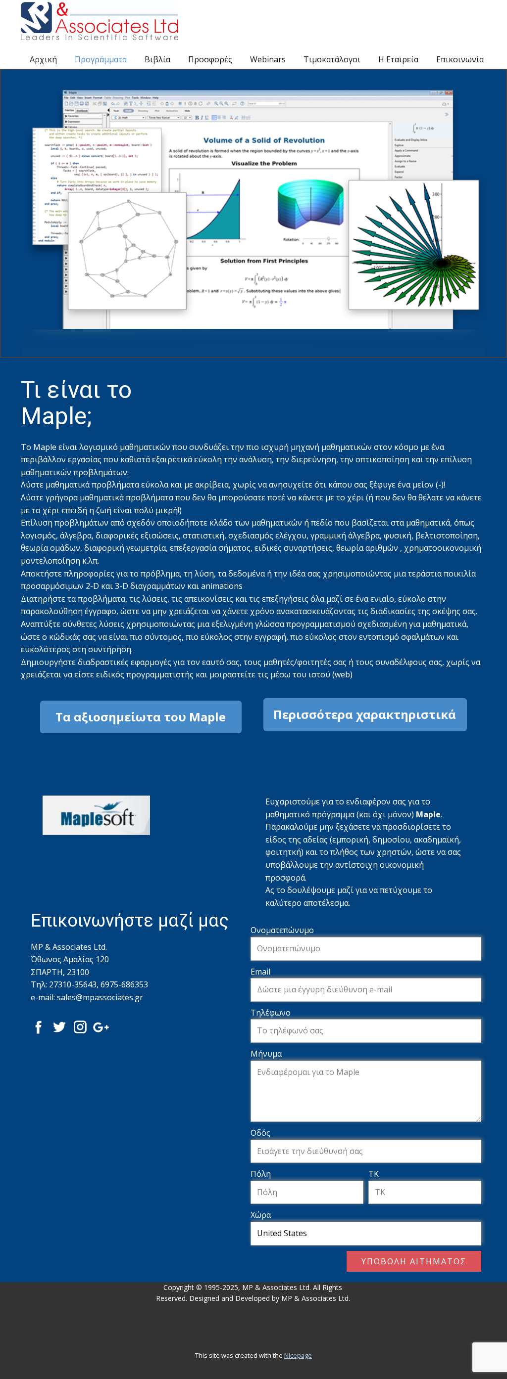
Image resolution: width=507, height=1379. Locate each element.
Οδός (260, 1132)
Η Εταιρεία (398, 59)
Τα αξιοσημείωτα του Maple (140, 717)
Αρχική (43, 59)
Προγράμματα (101, 59)
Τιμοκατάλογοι (332, 59)
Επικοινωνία (460, 59)
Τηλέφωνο (271, 1012)
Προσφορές (210, 59)
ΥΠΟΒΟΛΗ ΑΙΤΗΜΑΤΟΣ (413, 1261)
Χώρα (261, 1214)
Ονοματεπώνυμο (282, 930)
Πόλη (261, 1173)
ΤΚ (373, 1173)
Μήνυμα (266, 1053)
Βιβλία (157, 59)
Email (260, 971)
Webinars (268, 59)
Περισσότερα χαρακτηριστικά (364, 714)
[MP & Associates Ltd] (99, 20)
